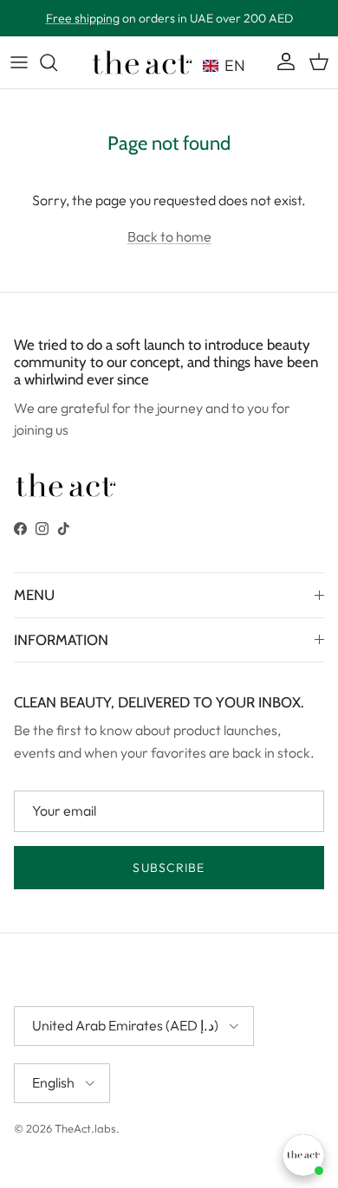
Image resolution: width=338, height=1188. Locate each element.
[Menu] (19, 62)
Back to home (169, 236)
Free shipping (83, 18)
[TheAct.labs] (142, 62)
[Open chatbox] (303, 1155)
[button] (228, 61)
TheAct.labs (85, 1128)
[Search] (57, 62)
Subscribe (169, 867)
